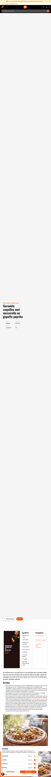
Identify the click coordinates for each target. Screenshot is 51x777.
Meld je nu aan (40, 1)
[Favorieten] (43, 7)
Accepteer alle (28, 771)
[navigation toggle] (49, 7)
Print (20, 618)
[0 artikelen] (2, 7)
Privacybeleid (4, 774)
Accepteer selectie (10, 771)
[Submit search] (48, 11)
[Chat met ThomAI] (12, 649)
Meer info (30, 756)
